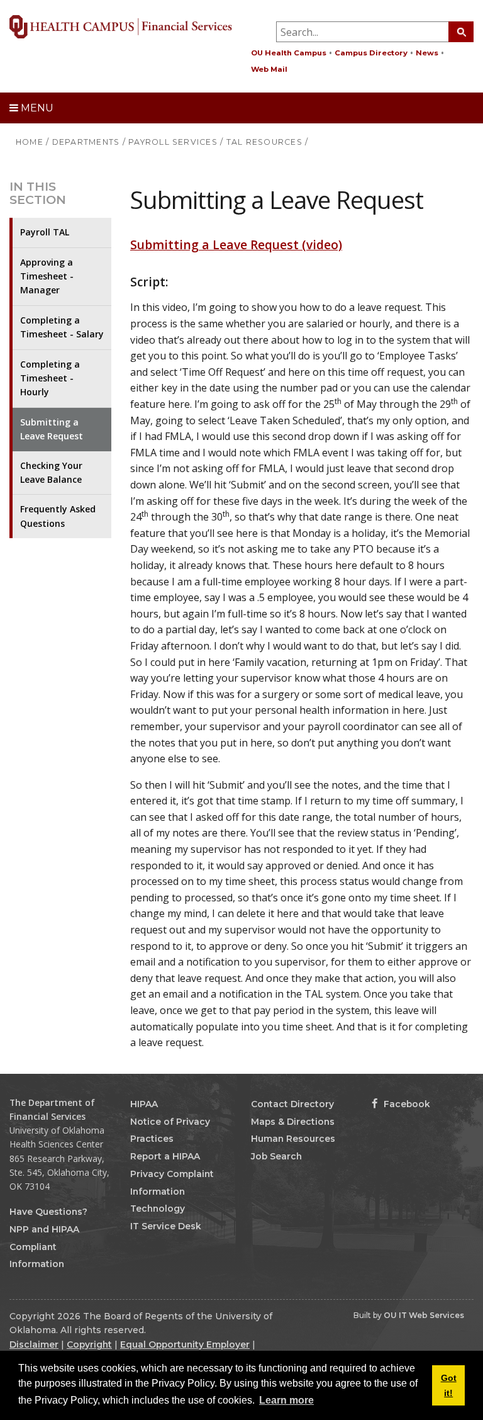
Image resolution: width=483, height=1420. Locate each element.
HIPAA (144, 1104)
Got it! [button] (449, 1385)
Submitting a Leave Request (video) (236, 244)
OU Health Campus (288, 52)
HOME (29, 142)
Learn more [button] (286, 1400)
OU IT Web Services (424, 1315)
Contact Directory (292, 1104)
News (427, 52)
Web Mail (269, 69)
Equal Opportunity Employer (185, 1344)
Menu (35, 108)
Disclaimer (33, 1344)
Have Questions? (48, 1212)
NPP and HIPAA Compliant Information (44, 1247)
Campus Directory (371, 52)
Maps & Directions (293, 1122)
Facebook (405, 1104)
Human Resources (293, 1139)
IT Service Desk (165, 1226)
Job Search (276, 1156)
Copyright (89, 1344)
